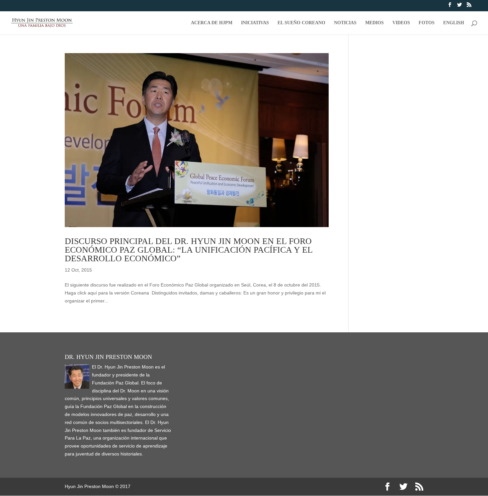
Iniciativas (255, 23)
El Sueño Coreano (301, 23)
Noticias (345, 23)
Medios (374, 23)
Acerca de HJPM (211, 23)
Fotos (427, 23)
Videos (401, 23)
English (453, 23)
